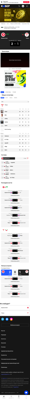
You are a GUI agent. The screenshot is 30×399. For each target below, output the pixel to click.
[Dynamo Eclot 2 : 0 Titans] (6, 230)
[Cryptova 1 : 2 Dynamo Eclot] (6, 34)
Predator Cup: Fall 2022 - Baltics (15, 23)
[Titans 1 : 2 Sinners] (22, 34)
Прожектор (4, 355)
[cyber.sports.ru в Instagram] (11, 319)
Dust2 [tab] (6, 97)
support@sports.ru (5, 374)
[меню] (27, 6)
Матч (2, 92)
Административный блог (7, 351)
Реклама (3, 347)
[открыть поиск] (19, 6)
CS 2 (8, 23)
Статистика (8, 92)
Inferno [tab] (15, 97)
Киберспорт (3, 23)
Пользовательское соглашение (8, 359)
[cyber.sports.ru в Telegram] (3, 319)
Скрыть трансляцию (16, 68)
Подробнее (15, 387)
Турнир (14, 92)
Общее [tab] (2, 97)
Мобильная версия (15, 325)
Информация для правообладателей (10, 363)
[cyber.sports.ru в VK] (7, 319)
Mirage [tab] (11, 97)
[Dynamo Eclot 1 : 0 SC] (8, 34)
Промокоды (4, 367)
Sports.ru (5, 378)
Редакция (3, 334)
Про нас (3, 330)
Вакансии (3, 343)
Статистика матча (15, 195)
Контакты (3, 338)
